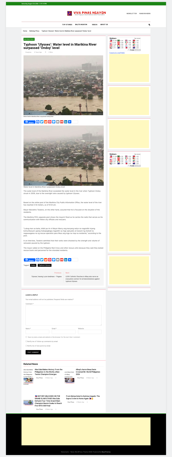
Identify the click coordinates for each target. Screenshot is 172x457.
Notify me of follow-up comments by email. (42, 341)
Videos (94, 25)
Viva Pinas (39, 378)
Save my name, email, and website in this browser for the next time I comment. (54, 337)
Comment (30, 304)
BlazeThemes (106, 452)
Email (54, 329)
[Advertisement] (126, 68)
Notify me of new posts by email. (39, 346)
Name (28, 329)
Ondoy (33, 265)
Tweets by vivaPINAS (117, 53)
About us (104, 24)
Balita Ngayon (81, 24)
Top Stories (67, 25)
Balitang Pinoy (29, 39)
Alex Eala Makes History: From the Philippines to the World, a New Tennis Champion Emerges (48, 372)
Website (81, 329)
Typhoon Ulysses (45, 265)
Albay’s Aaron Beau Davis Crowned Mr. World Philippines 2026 (88, 372)
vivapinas (28, 52)
